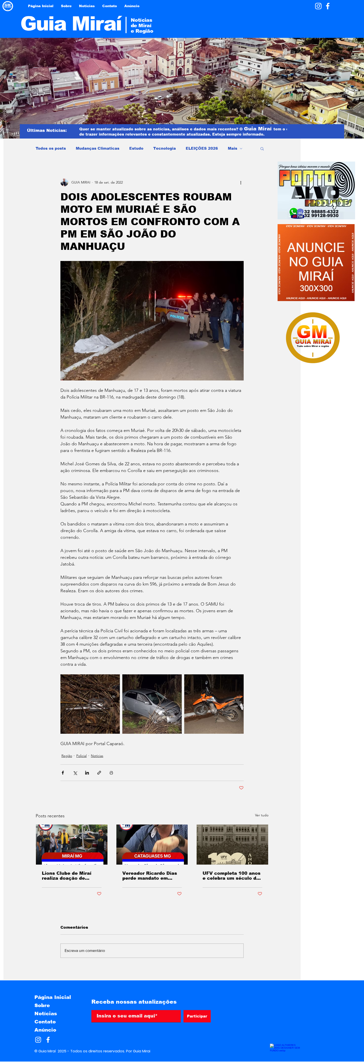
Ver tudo (261, 815)
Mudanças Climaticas (97, 148)
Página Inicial (52, 997)
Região (66, 756)
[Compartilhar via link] (99, 772)
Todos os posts (51, 148)
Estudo (136, 148)
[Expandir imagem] (90, 704)
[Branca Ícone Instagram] (318, 6)
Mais (232, 148)
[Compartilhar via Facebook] (62, 772)
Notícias (97, 756)
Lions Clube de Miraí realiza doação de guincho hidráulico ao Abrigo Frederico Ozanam (68, 876)
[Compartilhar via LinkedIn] (87, 772)
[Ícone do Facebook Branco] (327, 6)
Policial (81, 756)
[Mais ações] (241, 182)
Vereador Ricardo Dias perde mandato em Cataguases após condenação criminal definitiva (149, 876)
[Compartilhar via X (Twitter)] (75, 772)
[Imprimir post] (111, 772)
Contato (45, 1021)
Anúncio (45, 1030)
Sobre (42, 1005)
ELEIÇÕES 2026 (202, 148)
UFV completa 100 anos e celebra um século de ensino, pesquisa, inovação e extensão (231, 876)
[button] (262, 148)
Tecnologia (164, 148)
